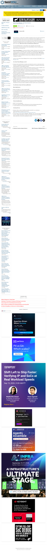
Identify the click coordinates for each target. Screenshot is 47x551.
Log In (37, 10)
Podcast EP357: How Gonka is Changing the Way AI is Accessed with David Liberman (6, 265)
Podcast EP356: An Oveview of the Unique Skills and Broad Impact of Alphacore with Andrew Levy (6, 271)
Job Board (3, 7)
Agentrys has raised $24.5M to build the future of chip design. (6, 102)
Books (45, 6)
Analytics (34, 6)
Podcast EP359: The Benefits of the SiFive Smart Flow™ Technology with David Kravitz (6, 252)
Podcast (7, 7)
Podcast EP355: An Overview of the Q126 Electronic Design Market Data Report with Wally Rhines (6, 277)
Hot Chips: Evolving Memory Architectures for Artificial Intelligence (12, 306)
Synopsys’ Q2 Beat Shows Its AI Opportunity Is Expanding (6, 52)
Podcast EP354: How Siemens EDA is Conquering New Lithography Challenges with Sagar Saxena (5, 284)
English (4, 310)
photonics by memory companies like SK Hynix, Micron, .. (6, 81)
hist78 (6, 60)
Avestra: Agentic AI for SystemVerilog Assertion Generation (11, 302)
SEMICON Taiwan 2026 (5, 27)
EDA (12, 6)
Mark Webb (5, 144)
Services (20, 6)
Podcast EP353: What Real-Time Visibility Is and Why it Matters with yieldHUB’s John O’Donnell (6, 290)
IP (15, 6)
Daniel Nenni (6, 54)
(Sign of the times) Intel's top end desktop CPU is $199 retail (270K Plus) (6, 58)
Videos (12, 7)
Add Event (4, 20)
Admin (15, 23)
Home (2, 6)
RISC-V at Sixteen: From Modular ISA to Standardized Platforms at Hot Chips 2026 (15, 304)
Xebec (5, 62)
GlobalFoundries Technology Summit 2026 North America (6, 32)
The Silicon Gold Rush (5, 25)
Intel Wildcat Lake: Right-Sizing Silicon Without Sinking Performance (6, 140)
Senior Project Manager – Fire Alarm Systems (22, 22)
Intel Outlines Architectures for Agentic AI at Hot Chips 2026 (6, 73)
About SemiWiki (27, 549)
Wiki (5, 6)
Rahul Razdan (5, 181)
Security (39, 6)
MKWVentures (8, 67)
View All (8, 20)
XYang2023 (7, 75)
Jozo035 (5, 48)
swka (6, 46)
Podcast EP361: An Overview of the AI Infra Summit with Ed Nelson (6, 239)
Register (34, 10)
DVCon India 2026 (5, 29)
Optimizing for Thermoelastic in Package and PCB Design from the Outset (13, 301)
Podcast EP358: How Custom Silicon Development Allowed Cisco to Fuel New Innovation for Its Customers (5, 258)
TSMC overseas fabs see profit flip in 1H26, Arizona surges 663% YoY (6, 89)
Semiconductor (27, 6)
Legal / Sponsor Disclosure (21, 549)
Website (42, 31)
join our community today (35, 15)
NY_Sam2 (5, 69)
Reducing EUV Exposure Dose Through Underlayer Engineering (6, 149)
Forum (8, 6)
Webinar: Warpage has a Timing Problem (8, 299)
